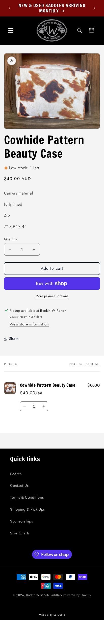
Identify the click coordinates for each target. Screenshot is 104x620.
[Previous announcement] (9, 8)
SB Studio (59, 615)
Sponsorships (21, 521)
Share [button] (14, 338)
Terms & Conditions (27, 497)
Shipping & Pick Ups (27, 509)
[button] (10, 30)
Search (16, 474)
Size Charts (20, 533)
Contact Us (19, 485)
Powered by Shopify (77, 595)
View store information (29, 324)
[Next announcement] (94, 8)
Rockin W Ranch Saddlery (44, 595)
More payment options (52, 296)
